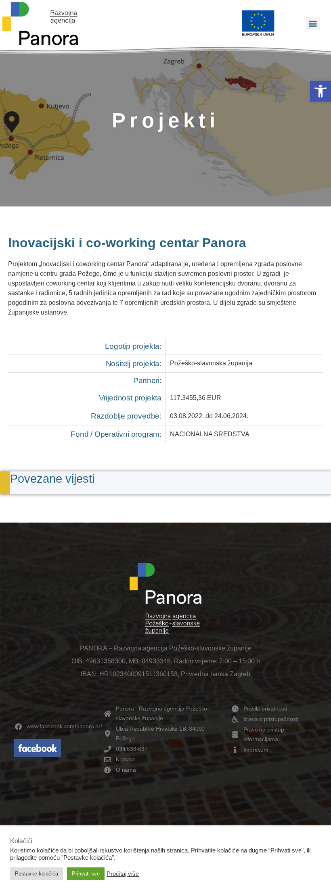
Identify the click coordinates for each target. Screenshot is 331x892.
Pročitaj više (123, 874)
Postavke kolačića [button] (36, 874)
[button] (320, 91)
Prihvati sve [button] (86, 874)
